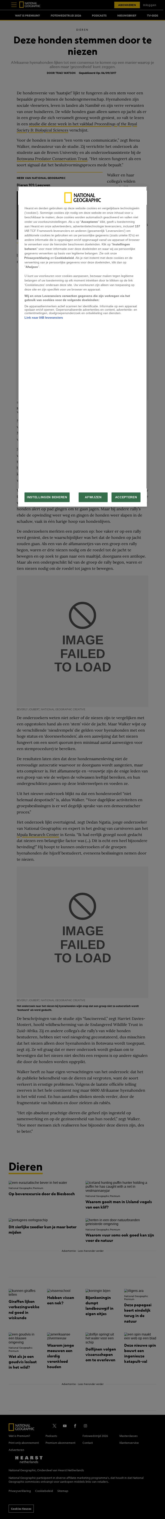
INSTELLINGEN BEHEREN (47, 497)
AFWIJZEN (93, 497)
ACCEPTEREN (126, 497)
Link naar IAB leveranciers (43, 317)
